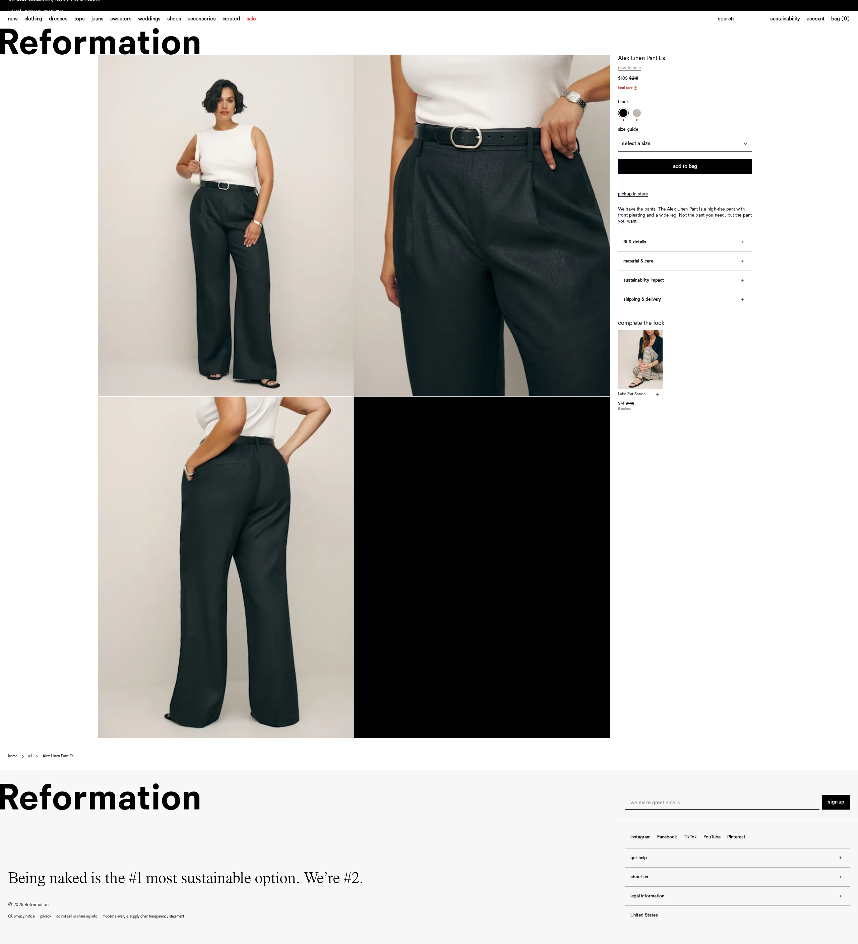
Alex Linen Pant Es (58, 756)
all (30, 756)
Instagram (640, 837)
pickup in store (633, 194)
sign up (836, 802)
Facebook (667, 837)
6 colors (624, 409)
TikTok (690, 837)
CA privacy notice (21, 916)
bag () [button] (840, 19)
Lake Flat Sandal (632, 394)
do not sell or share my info (76, 916)
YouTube (712, 837)
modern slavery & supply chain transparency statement (143, 916)
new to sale (629, 68)
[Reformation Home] (429, 41)
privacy (45, 916)
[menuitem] (16, 19)
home (12, 756)
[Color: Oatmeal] (636, 113)
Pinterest (736, 837)
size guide (628, 129)
